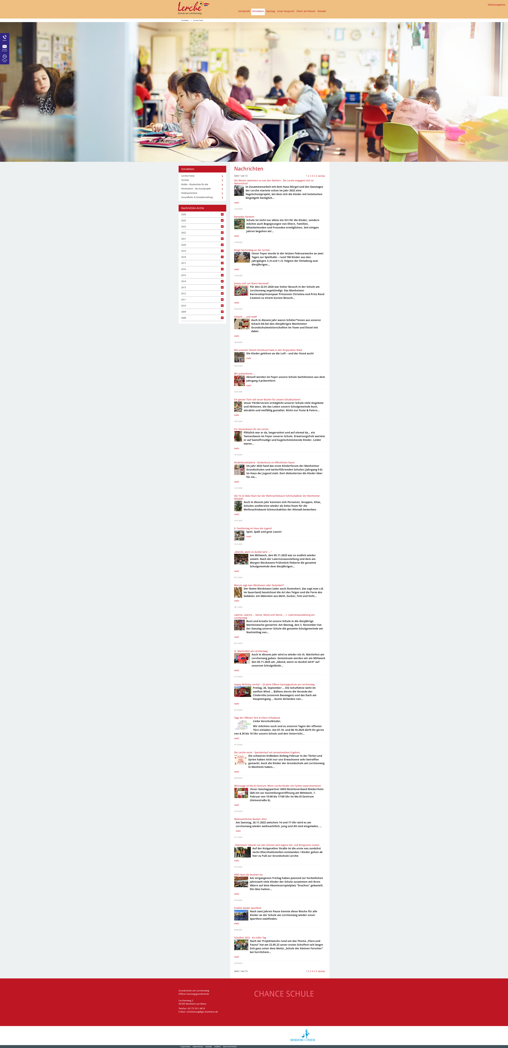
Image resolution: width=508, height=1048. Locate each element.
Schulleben (258, 11)
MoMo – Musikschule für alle (194, 184)
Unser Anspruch (285, 11)
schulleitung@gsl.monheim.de (202, 1012)
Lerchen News (198, 20)
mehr (236, 202)
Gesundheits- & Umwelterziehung (197, 197)
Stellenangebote (496, 4)
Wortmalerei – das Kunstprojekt (196, 188)
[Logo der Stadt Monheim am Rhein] (303, 1035)
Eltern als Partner (306, 11)
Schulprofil (244, 11)
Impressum (185, 1046)
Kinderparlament (189, 193)
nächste (321, 176)
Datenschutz (198, 1046)
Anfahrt (217, 1046)
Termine (185, 180)
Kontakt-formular (4, 50)
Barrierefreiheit (230, 1046)
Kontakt (322, 11)
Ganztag (270, 11)
